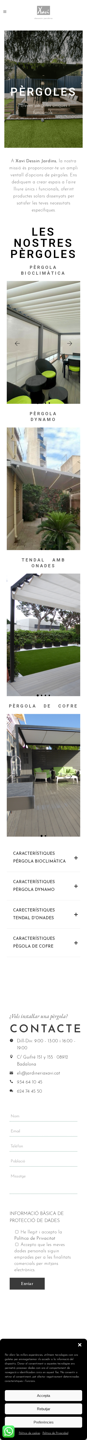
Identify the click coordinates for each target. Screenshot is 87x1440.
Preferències (44, 1422)
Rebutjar (43, 1409)
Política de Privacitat (34, 1238)
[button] (79, 1344)
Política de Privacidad (55, 1433)
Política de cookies (29, 1433)
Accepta (43, 1395)
